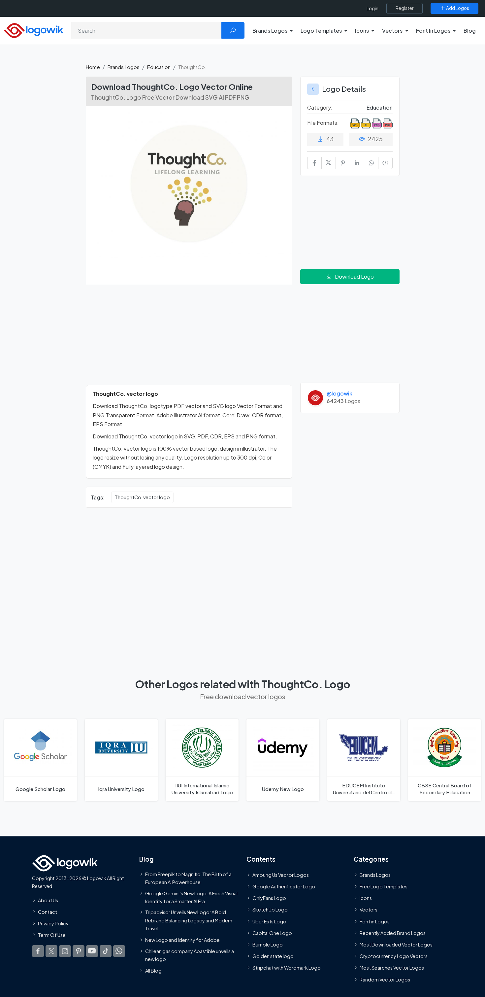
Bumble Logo (267, 944)
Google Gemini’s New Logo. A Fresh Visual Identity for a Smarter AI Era (191, 897)
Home (93, 67)
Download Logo (354, 276)
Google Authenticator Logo (283, 886)
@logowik (339, 393)
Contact (47, 911)
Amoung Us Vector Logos (280, 874)
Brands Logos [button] (269, 30)
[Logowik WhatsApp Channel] (119, 951)
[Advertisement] (189, 338)
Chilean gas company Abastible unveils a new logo (189, 955)
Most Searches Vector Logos (392, 968)
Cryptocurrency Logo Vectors (394, 956)
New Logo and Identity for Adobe (182, 940)
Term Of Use (52, 935)
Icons (366, 898)
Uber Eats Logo (269, 921)
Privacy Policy (53, 923)
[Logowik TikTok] (106, 951)
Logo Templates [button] (321, 30)
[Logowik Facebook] (38, 951)
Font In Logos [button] (433, 30)
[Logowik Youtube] (92, 951)
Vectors (368, 909)
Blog (470, 30)
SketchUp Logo (270, 909)
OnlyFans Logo (269, 898)
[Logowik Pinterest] (78, 951)
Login (372, 8)
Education (159, 67)
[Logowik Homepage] (33, 29)
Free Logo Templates (383, 886)
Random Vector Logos (385, 979)
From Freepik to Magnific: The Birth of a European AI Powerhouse (188, 878)
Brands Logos (124, 67)
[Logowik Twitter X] (51, 951)
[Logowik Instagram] (65, 951)
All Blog (153, 971)
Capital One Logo (272, 933)
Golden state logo (273, 956)
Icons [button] (362, 30)
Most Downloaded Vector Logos (396, 944)
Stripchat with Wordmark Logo (286, 968)
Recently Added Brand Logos (393, 933)
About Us (48, 900)
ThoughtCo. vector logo (142, 497)
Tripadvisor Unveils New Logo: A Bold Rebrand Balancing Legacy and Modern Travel (188, 920)
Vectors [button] (392, 30)
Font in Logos (375, 921)
